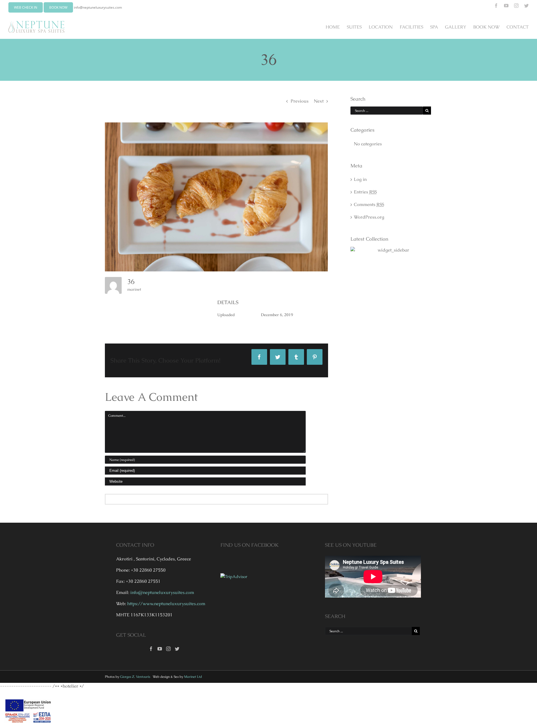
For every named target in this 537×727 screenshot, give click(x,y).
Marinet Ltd (193, 676)
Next (319, 101)
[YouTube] (159, 649)
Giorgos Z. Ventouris (135, 676)
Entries (365, 192)
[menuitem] (336, 27)
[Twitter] (177, 649)
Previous (299, 101)
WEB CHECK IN (25, 7)
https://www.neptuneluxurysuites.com (166, 604)
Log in (360, 179)
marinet (134, 289)
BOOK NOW (58, 7)
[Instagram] (168, 649)
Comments (369, 204)
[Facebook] (151, 649)
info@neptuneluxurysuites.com (98, 7)
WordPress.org (369, 217)
